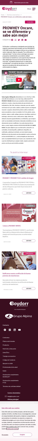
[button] (30, 22)
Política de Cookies (12, 429)
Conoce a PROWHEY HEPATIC (12, 226)
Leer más (28, 193)
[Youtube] (19, 330)
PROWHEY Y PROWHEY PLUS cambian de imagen (18, 178)
